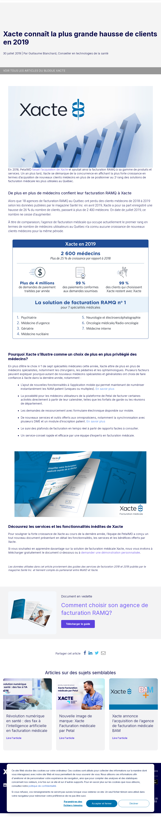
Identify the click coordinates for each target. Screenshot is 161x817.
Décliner (134, 803)
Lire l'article (13, 738)
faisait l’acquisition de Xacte (50, 169)
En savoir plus (105, 388)
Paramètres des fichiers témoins (73, 803)
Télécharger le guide (78, 624)
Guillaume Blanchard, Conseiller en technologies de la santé (68, 53)
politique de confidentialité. (42, 786)
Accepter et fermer (102, 803)
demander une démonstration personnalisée (110, 552)
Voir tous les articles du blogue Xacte (34, 70)
